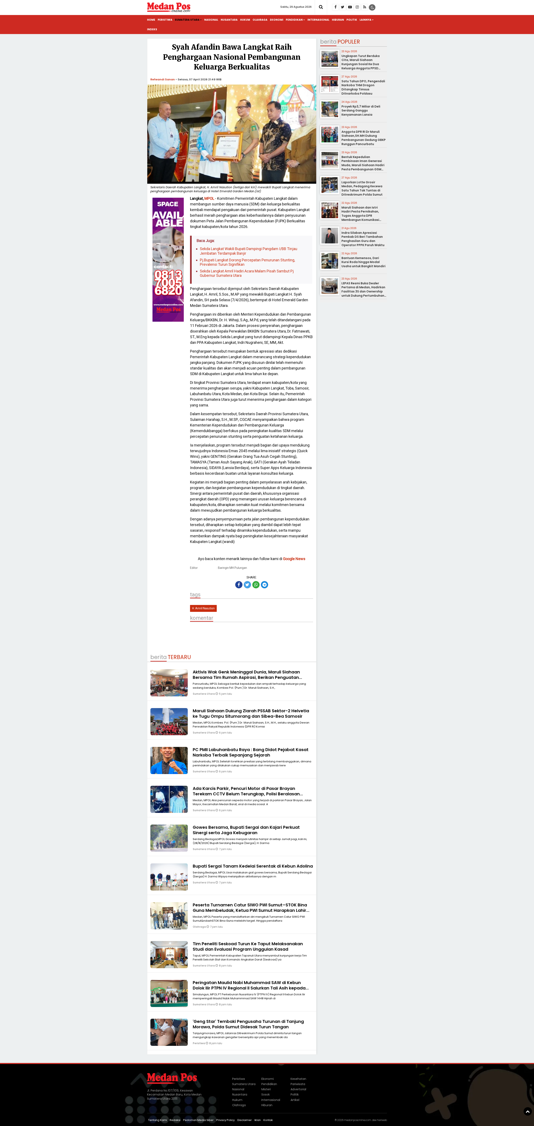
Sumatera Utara (187, 20)
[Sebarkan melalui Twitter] (247, 584)
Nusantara (229, 20)
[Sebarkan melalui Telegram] (264, 584)
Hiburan (338, 20)
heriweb (382, 1120)
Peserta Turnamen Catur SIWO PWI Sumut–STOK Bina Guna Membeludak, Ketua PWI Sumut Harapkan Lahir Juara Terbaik (250, 910)
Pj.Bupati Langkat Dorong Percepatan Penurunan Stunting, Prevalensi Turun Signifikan (247, 262)
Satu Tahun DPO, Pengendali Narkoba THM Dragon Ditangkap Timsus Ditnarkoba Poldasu (363, 87)
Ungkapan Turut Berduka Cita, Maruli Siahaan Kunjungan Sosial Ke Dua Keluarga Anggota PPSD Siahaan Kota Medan (360, 64)
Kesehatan (298, 1079)
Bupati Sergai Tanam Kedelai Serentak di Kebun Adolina (253, 866)
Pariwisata (298, 1084)
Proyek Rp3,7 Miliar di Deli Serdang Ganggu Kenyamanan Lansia (360, 110)
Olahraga (260, 20)
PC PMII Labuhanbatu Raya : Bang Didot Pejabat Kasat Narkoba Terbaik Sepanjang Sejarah (251, 752)
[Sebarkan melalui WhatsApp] (256, 584)
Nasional (211, 20)
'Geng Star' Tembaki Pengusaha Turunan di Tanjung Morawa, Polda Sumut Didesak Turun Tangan (248, 1024)
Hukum (245, 20)
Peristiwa (165, 20)
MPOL (209, 198)
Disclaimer (244, 1120)
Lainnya (365, 20)
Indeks (152, 29)
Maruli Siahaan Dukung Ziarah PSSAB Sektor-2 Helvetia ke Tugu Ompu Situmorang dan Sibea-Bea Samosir (251, 713)
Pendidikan (294, 20)
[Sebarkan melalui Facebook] (239, 584)
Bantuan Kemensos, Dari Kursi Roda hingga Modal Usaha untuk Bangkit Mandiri (363, 262)
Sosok (265, 1094)
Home (151, 20)
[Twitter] (343, 7)
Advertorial (298, 1089)
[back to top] (528, 1111)
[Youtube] (350, 7)
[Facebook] (335, 7)
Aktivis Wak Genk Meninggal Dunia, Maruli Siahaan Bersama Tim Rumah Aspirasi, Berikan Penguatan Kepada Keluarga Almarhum (246, 677)
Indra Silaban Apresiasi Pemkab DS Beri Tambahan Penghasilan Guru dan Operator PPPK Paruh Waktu (362, 239)
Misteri (266, 1089)
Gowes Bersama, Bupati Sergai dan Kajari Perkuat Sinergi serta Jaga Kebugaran (246, 830)
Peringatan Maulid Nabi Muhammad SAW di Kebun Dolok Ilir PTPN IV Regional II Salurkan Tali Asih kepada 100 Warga (249, 988)
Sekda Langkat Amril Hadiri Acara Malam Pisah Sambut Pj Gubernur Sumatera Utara (247, 273)
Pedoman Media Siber (198, 1120)
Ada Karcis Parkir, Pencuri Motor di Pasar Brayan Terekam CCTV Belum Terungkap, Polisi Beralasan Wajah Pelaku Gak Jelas (246, 794)
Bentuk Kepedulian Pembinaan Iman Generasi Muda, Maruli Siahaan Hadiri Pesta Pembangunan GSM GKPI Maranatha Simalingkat (363, 165)
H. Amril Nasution (203, 608)
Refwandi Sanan (162, 79)
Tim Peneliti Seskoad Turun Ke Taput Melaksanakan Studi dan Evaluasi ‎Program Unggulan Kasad (248, 946)
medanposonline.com (357, 1120)
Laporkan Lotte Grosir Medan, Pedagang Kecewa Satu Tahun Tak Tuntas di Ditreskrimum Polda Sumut (362, 188)
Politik (351, 20)
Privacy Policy (225, 1120)
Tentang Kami (157, 1120)
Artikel (295, 1100)
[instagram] (357, 7)
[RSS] (364, 7)
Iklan (257, 1120)
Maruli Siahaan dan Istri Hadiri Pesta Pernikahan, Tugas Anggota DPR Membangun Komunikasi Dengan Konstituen (360, 215)
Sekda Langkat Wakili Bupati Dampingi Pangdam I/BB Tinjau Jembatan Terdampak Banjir (248, 251)
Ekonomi (276, 20)
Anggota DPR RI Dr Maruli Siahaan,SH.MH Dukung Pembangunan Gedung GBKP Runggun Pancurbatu (363, 138)
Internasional (318, 20)
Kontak (268, 1120)
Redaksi (175, 1120)
